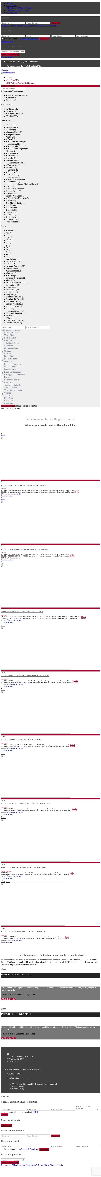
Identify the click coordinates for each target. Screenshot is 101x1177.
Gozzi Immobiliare (6, 496)
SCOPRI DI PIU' (8, 999)
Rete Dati (8, 382)
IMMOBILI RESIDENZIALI (18, 10)
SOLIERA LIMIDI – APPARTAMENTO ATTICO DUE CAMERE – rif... (23, 931)
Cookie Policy (18, 1089)
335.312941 (11, 61)
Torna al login (7, 41)
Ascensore (8, 346)
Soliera (3, 435)
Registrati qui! (7, 1165)
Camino (7, 351)
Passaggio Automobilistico (15, 374)
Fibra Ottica (9, 398)
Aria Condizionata (11, 343)
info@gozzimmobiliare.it (28, 61)
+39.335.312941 (14, 1074)
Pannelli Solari (10, 369)
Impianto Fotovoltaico (13, 367)
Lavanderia (9, 401)
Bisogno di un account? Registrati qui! (17, 25)
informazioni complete (14, 494)
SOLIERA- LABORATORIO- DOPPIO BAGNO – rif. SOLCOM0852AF (24, 485)
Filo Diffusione (10, 359)
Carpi (2, 563)
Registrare (44, 39)
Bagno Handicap (11, 348)
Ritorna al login (7, 57)
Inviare (4, 1115)
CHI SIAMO (11, 5)
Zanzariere (8, 395)
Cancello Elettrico (11, 332)
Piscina (7, 377)
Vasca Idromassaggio (13, 390)
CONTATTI (11, 13)
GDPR (36, 1112)
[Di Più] (76, 490)
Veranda (7, 393)
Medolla (3, 818)
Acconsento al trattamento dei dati (21, 1112)
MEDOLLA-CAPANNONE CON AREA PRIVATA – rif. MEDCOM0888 (23, 867)
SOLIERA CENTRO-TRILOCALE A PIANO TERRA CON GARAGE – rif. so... (26, 803)
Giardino (8, 361)
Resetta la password (10, 54)
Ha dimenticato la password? (45, 25)
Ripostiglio (8, 403)
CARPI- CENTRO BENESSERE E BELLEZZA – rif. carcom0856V (22, 612)
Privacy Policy (18, 1086)
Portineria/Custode (12, 380)
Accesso (55, 23)
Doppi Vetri (9, 356)
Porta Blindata (10, 338)
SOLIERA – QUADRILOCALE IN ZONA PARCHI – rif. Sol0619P (22, 739)
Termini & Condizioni (30, 39)
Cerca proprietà (8, 406)
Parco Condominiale (12, 372)
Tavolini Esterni (10, 387)
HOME (9, 3)
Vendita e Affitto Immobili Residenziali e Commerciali (34, 1084)
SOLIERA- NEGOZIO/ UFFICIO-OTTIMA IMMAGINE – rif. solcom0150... (25, 549)
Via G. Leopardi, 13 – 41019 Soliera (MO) (24, 66)
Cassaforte (8, 353)
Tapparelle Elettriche (12, 385)
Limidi (3, 882)
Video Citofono (10, 335)
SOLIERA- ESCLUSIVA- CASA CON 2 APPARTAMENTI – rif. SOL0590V (25, 676)
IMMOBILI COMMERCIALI (19, 8)
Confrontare (6, 1125)
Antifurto (8, 340)
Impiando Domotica (12, 364)
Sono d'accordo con (21, 39)
